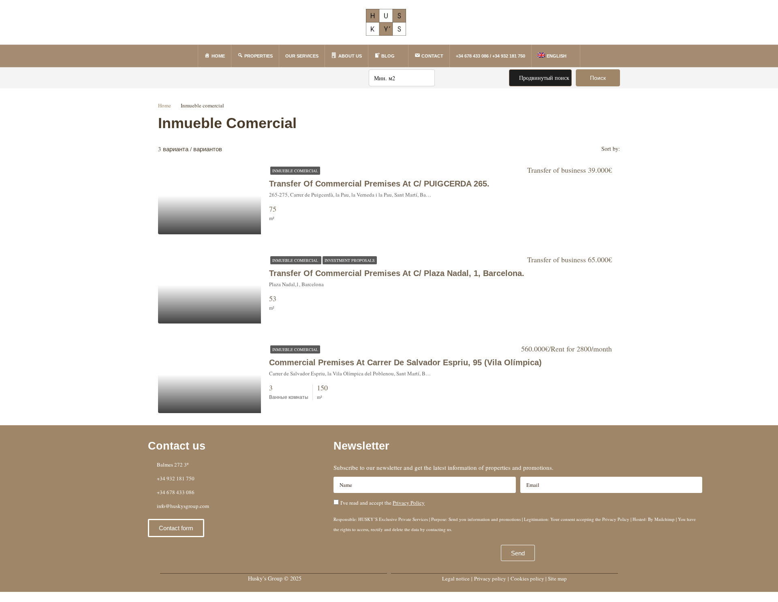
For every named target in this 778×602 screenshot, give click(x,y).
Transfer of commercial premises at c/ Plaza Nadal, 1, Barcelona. (396, 273)
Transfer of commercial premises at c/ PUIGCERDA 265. (379, 183)
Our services (301, 56)
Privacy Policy (409, 502)
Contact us (176, 446)
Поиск (598, 78)
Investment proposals (350, 260)
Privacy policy (490, 578)
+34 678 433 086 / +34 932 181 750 (490, 56)
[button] (176, 528)
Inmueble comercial (295, 171)
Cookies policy (527, 578)
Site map (557, 578)
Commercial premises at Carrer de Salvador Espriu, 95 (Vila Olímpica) (405, 362)
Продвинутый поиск (543, 77)
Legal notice (456, 578)
